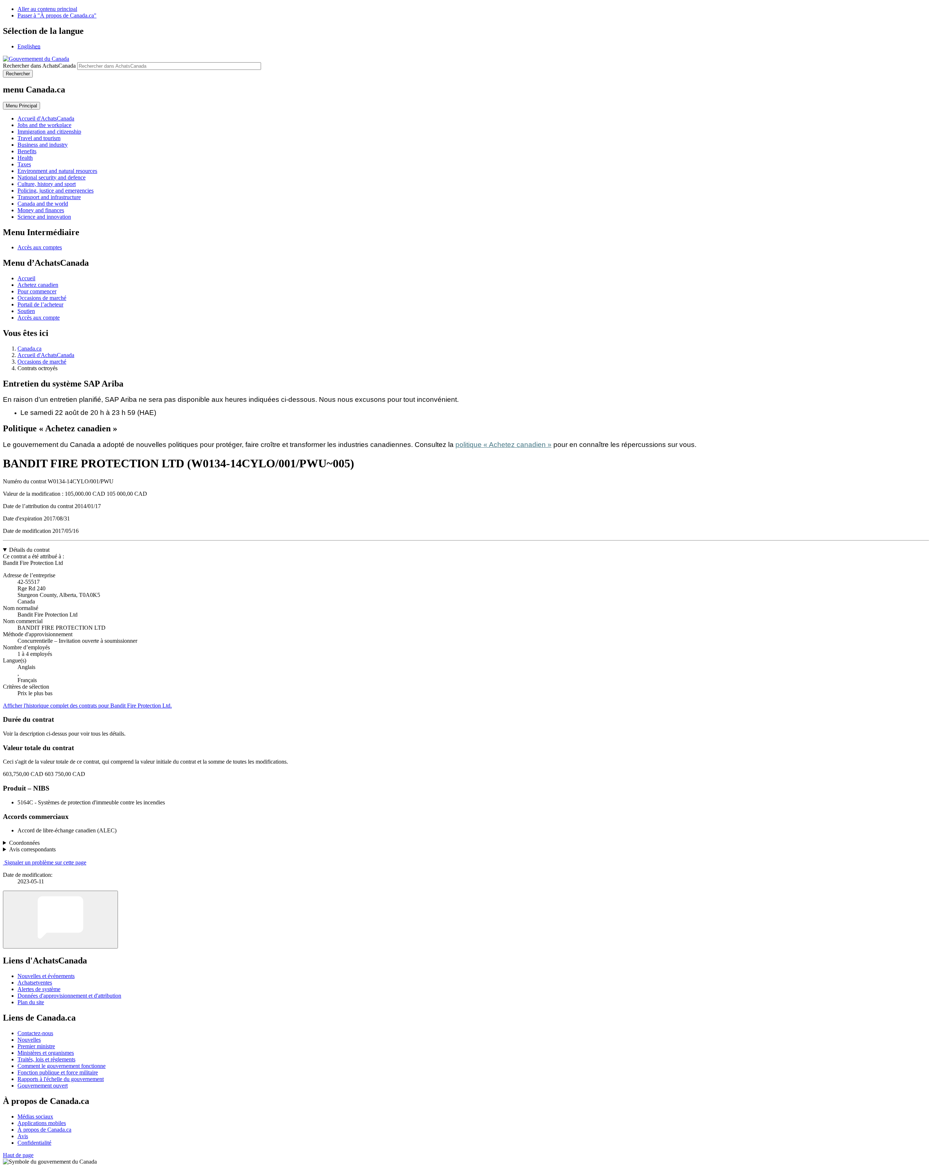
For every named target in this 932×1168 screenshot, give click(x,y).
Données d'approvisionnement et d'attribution (69, 996)
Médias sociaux (35, 1116)
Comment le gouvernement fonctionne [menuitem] (61, 1066)
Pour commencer (36, 291)
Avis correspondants (32, 849)
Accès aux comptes (39, 247)
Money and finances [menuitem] (40, 210)
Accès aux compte (38, 317)
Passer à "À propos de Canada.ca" (56, 15)
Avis (22, 1136)
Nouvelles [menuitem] (29, 1040)
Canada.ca (29, 348)
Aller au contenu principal (47, 9)
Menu (21, 105)
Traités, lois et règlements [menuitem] (46, 1059)
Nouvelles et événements (46, 976)
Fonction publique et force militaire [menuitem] (57, 1072)
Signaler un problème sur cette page (45, 862)
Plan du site (30, 1002)
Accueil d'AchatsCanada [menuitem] (45, 118)
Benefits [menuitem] (26, 151)
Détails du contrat (29, 550)
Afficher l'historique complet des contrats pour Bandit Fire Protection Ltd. (87, 705)
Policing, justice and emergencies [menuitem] (55, 190)
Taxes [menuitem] (24, 164)
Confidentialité (34, 1143)
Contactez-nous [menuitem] (35, 1033)
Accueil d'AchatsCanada (45, 355)
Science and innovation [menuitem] (44, 217)
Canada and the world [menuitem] (42, 204)
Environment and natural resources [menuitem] (57, 171)
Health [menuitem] (25, 158)
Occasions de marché (41, 298)
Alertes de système (38, 989)
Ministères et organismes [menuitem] (45, 1053)
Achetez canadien (37, 285)
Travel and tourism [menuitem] (38, 138)
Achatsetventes (34, 982)
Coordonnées (24, 843)
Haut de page (18, 1155)
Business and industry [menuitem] (42, 145)
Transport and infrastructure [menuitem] (49, 197)
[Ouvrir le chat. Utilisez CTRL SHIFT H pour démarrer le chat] (60, 920)
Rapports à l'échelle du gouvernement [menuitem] (60, 1079)
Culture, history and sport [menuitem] (46, 184)
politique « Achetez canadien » (503, 444)
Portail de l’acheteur (40, 304)
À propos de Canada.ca (44, 1130)
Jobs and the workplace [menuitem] (44, 125)
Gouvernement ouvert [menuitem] (42, 1085)
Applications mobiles (41, 1123)
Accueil (26, 278)
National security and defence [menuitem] (51, 177)
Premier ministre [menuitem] (36, 1046)
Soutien (26, 311)
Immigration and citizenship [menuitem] (49, 131)
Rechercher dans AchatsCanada (39, 66)
